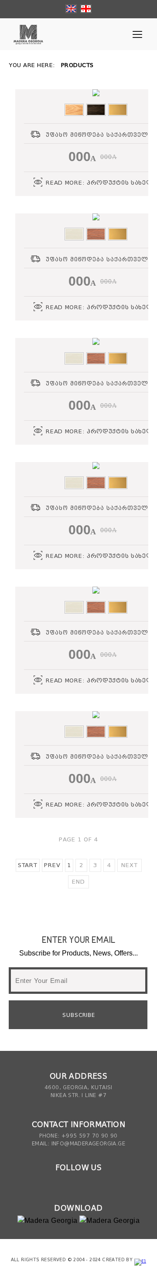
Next (129, 865)
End (78, 881)
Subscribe (78, 1015)
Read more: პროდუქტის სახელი (101, 182)
